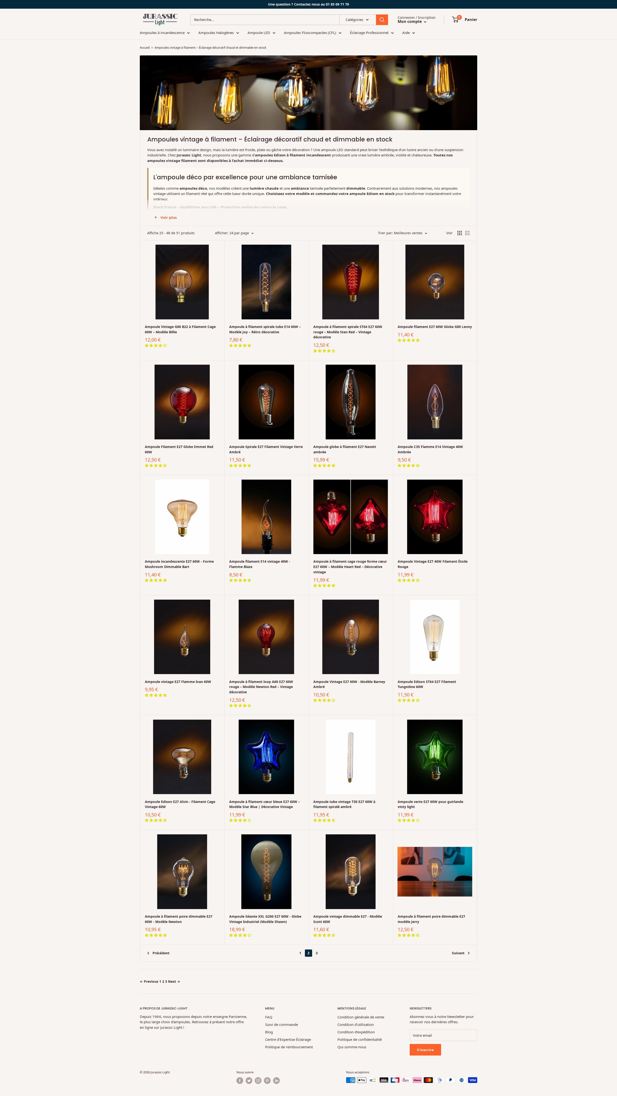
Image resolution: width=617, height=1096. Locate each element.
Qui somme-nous (351, 1046)
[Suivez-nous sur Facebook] (239, 1080)
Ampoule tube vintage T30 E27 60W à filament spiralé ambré (344, 804)
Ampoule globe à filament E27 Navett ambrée (344, 449)
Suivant (458, 953)
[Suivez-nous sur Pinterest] (267, 1080)
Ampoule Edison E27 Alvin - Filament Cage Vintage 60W (180, 804)
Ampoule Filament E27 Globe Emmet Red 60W (179, 449)
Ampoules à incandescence (162, 32)
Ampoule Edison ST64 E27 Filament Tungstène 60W (427, 684)
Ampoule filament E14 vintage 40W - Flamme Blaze (259, 564)
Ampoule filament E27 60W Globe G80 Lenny (435, 326)
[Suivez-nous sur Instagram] (258, 1080)
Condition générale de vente (360, 1017)
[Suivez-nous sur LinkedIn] (276, 1080)
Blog (269, 1031)
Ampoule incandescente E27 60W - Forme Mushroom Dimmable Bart (179, 564)
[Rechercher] (382, 19)
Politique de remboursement (289, 1046)
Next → (174, 981)
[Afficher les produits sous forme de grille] (459, 233)
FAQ (268, 1017)
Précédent (161, 953)
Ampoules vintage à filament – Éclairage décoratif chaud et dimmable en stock (210, 47)
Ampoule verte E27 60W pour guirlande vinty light (430, 804)
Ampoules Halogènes (216, 32)
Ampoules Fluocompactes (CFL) (310, 32)
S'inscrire (425, 1049)
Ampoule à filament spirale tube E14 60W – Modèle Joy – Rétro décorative (265, 329)
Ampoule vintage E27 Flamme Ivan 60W (178, 681)
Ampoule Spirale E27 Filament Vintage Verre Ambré (266, 449)
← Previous (149, 981)
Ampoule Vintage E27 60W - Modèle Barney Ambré (349, 684)
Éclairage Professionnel (369, 32)
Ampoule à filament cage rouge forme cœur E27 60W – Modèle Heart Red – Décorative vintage (350, 566)
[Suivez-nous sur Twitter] (249, 1080)
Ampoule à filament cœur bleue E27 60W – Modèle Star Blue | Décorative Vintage (264, 804)
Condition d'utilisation (355, 1024)
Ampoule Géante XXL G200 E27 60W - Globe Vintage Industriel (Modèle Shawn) (265, 919)
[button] (156, 345)
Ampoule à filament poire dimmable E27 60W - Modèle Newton (178, 919)
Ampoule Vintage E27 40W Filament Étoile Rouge (433, 564)
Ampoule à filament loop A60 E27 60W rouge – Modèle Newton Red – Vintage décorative (261, 686)
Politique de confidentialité (359, 1039)
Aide (406, 32)
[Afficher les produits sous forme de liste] (467, 233)
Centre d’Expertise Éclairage (288, 1039)
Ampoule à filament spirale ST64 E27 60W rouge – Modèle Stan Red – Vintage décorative (347, 331)
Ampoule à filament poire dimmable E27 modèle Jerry (431, 919)
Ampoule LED (259, 32)
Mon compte (410, 21)
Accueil (145, 47)
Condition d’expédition (356, 1031)
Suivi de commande (281, 1024)
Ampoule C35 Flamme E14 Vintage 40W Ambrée (430, 449)
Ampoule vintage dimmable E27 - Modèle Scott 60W (347, 919)
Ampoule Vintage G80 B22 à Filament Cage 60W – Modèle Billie (180, 329)
